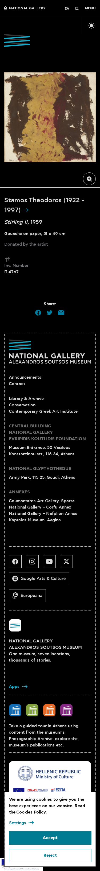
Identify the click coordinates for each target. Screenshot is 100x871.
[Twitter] (68, 563)
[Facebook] (17, 563)
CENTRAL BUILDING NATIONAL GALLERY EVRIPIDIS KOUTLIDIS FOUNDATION (47, 432)
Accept (50, 838)
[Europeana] (29, 597)
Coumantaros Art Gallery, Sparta (42, 500)
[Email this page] (61, 312)
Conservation (22, 405)
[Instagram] (34, 563)
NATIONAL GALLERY (27, 8)
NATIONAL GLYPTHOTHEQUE (40, 469)
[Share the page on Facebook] (38, 312)
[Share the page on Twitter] (49, 312)
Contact (17, 383)
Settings (17, 822)
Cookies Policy (31, 812)
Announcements (25, 377)
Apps (14, 687)
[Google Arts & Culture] (41, 580)
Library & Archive (26, 398)
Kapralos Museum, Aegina (35, 520)
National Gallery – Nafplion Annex (43, 513)
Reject (50, 855)
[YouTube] (51, 563)
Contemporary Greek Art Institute (43, 411)
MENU (90, 8)
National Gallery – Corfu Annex (40, 507)
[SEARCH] (77, 8)
